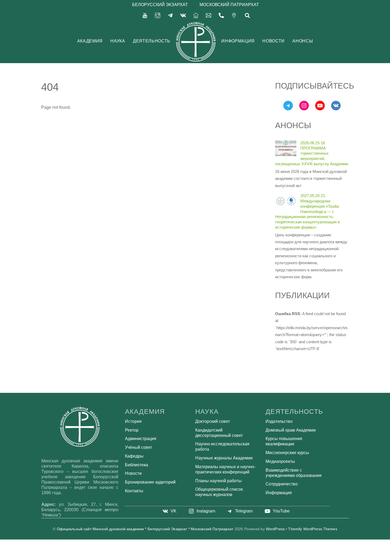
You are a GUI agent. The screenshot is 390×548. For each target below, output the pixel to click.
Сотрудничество (282, 484)
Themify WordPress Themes (312, 529)
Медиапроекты (280, 461)
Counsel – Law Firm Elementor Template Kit (226, 546)
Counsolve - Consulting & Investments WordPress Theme (251, 546)
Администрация (140, 438)
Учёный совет (138, 447)
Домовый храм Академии (291, 430)
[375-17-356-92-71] (221, 15)
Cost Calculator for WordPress (188, 546)
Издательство (279, 421)
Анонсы (302, 41)
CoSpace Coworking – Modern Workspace (157, 546)
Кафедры (134, 456)
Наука (117, 41)
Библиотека (136, 465)
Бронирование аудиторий (150, 482)
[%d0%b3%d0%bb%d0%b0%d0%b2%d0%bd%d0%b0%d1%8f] (195, 15)
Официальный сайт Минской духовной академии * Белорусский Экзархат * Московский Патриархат (145, 529)
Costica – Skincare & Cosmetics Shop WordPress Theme (200, 546)
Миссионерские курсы (287, 452)
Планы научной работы (218, 481)
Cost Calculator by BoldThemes (179, 546)
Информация (237, 41)
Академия (90, 41)
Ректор (131, 430)
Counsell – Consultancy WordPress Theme (238, 546)
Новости (273, 41)
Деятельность (151, 41)
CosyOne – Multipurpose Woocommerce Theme (214, 546)
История (133, 421)
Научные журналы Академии (224, 458)
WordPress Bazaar (134, 546)
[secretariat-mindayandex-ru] (208, 15)
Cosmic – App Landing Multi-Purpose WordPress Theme (144, 546)
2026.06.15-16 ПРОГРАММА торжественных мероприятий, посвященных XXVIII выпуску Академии (311, 153)
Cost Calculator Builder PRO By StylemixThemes (169, 546)
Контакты (134, 491)
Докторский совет (212, 421)
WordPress (275, 529)
